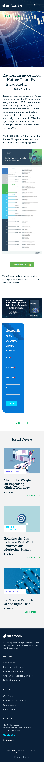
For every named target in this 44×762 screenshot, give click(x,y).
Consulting (9, 662)
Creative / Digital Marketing (19, 676)
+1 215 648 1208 (11, 730)
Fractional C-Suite (13, 671)
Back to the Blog (13, 16)
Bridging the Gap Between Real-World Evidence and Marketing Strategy (19, 543)
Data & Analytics (12, 680)
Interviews (12, 591)
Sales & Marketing (12, 528)
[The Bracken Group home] (12, 636)
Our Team (8, 696)
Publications (10, 709)
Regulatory (12, 471)
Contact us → (11, 735)
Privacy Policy (22, 757)
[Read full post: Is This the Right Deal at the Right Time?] (22, 581)
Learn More (31, 495)
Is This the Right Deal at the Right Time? (20, 602)
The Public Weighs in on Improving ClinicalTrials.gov (19, 484)
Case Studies (10, 705)
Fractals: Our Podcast (15, 700)
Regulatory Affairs (13, 667)
